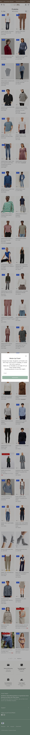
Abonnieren (15, 377)
